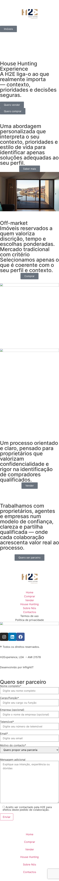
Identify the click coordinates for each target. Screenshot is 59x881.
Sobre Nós (29, 864)
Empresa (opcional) (12, 709)
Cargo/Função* (9, 698)
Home (29, 834)
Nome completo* (10, 686)
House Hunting (29, 857)
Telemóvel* (7, 721)
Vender (29, 849)
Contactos (29, 872)
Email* (4, 733)
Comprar (29, 841)
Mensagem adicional (12, 759)
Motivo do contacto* (13, 745)
